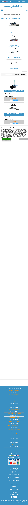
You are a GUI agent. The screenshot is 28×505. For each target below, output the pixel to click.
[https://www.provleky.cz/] (14, 7)
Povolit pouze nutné (6, 140)
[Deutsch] (5, 1)
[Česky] (2, 1)
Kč (10, 1)
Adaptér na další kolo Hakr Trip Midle (14, 113)
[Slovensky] (7, 1)
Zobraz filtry (24, 71)
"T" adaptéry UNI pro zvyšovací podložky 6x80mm (14, 91)
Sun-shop (11, 502)
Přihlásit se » (24, 1)
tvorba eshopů (16, 502)
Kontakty (18, 1)
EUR (13, 1)
